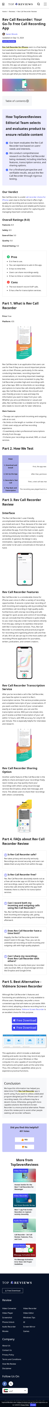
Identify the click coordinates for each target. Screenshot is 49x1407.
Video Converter (9, 1308)
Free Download (13, 1290)
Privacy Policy (8, 1354)
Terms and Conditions (11, 1359)
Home (4, 11)
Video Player (7, 1313)
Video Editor (28, 1313)
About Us (6, 1345)
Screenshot (7, 1317)
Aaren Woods (12, 34)
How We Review (9, 1364)
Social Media (19, 1245)
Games (26, 1331)
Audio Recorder (9, 41)
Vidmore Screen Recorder (33, 1009)
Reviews (12, 11)
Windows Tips (29, 1317)
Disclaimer (6, 1368)
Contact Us (7, 1350)
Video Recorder (20, 1170)
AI (24, 1322)
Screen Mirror (29, 1326)
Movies (5, 1331)
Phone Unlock (8, 1322)
